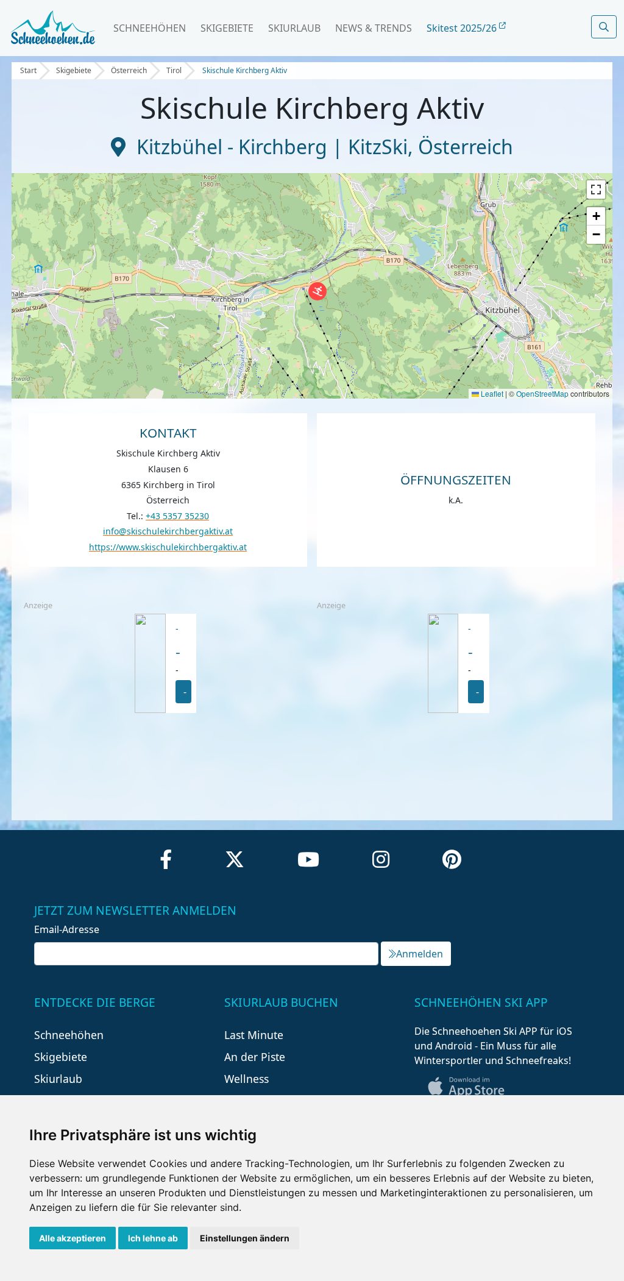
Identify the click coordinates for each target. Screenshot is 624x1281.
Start (28, 70)
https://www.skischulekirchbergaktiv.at (168, 547)
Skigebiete (227, 28)
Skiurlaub (294, 28)
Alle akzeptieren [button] (72, 1238)
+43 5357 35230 (177, 516)
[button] (317, 291)
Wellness (246, 1078)
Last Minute (253, 1034)
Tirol (174, 70)
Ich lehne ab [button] (153, 1238)
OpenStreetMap (542, 393)
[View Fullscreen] (596, 189)
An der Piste (254, 1056)
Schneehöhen (149, 28)
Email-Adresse (66, 929)
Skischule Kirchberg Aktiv (244, 70)
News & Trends (373, 28)
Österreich (129, 70)
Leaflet (491, 393)
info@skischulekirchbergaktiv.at (168, 531)
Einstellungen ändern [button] (244, 1238)
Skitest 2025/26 (463, 28)
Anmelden (419, 953)
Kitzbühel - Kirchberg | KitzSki (272, 146)
